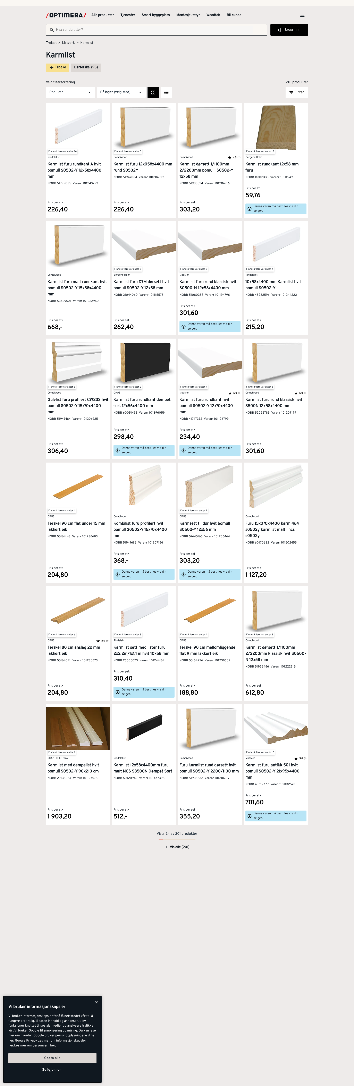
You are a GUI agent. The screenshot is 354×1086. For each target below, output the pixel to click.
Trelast (51, 43)
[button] (70, 92)
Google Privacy (26, 1041)
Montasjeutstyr (188, 15)
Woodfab (213, 15)
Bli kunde (234, 15)
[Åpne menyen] (302, 15)
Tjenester (127, 15)
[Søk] (50, 30)
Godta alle (52, 1058)
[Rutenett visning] (153, 92)
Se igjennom (52, 1070)
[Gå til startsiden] (66, 15)
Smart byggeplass (156, 15)
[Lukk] (96, 1002)
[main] (52, 1039)
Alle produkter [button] (102, 15)
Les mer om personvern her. (35, 1046)
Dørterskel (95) (86, 67)
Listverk (68, 43)
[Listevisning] (166, 92)
